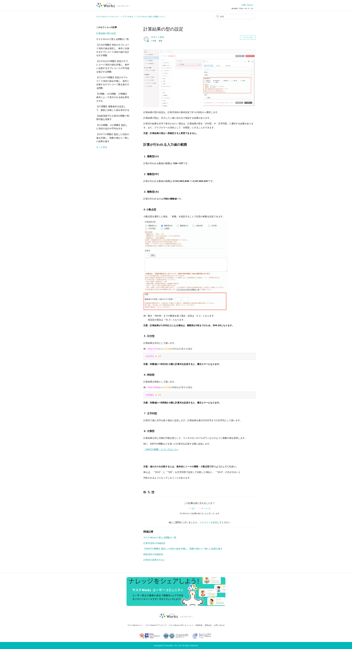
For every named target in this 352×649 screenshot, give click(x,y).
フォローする (248, 37)
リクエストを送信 (208, 522)
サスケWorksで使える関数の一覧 (112, 39)
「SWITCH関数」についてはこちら (160, 449)
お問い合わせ (247, 5)
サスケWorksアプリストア (156, 625)
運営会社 (208, 625)
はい (194, 508)
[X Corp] (149, 492)
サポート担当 (157, 37)
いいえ (207, 508)
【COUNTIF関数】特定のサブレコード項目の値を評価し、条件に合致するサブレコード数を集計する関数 (112, 82)
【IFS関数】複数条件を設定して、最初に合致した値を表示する (112, 108)
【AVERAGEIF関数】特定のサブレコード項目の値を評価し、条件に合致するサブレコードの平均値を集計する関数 (112, 66)
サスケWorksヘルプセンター (107, 16)
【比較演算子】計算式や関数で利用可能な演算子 (112, 117)
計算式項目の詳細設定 (154, 543)
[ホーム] (113, 5)
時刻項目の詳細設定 (153, 554)
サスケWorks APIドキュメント (181, 625)
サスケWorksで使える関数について (151, 16)
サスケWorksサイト (135, 625)
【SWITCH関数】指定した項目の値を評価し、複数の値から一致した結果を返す (112, 138)
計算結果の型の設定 (106, 33)
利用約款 (199, 625)
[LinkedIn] (153, 492)
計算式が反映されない (154, 559)
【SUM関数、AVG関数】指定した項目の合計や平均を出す (112, 127)
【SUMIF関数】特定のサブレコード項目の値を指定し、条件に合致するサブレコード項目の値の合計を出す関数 (112, 50)
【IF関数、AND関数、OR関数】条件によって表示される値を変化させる (112, 97)
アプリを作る (128, 16)
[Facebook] (144, 492)
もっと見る (101, 147)
